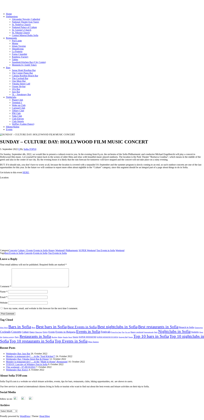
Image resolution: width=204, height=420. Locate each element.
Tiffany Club (18, 110)
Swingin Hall (123, 337)
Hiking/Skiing (12, 126)
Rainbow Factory (20, 57)
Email (3, 297)
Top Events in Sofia (105, 250)
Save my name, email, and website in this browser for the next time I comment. (41, 308)
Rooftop (54, 337)
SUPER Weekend (87, 250)
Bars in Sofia (19, 326)
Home (9, 14)
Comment (5, 286)
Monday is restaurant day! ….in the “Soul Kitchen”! (30, 356)
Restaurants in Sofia (35, 336)
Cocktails (5, 331)
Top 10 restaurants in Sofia (31, 341)
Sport (70, 337)
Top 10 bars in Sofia (151, 336)
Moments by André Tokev (24, 65)
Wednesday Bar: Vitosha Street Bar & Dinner (27, 359)
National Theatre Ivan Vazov (25, 22)
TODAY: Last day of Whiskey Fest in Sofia (26, 364)
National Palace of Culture (24, 27)
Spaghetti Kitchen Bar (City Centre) (29, 62)
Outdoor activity (8, 337)
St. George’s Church (21, 30)
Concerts (13, 250)
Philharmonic (72, 250)
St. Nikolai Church (21, 32)
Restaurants (11, 38)
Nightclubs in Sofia (174, 331)
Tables (15, 59)
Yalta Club (17, 116)
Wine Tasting (93, 342)
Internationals (149, 332)
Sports (75, 337)
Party (17, 337)
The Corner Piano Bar (22, 73)
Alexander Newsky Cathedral (26, 19)
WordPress (25, 416)
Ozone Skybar (19, 86)
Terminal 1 (17, 102)
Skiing (60, 337)
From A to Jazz (116, 332)
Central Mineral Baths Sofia (25, 35)
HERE (26, 172)
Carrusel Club (18, 108)
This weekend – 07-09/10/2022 (21, 367)
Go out (127, 332)
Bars (8, 67)
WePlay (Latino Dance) (23, 124)
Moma (15, 43)
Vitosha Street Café (21, 83)
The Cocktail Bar (20, 78)
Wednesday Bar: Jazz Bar (18, 353)
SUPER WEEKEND (87, 337)
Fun (123, 332)
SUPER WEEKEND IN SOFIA (107, 337)
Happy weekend (137, 332)
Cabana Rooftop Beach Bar (25, 75)
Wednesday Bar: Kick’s (17, 369)
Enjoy (45, 332)
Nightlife (195, 332)
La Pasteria (17, 51)
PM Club (16, 113)
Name (3, 291)
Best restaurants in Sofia (158, 327)
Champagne (199, 327)
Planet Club (17, 100)
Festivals (106, 331)
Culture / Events (25, 250)
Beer (33, 328)
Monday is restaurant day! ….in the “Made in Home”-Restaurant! (37, 361)
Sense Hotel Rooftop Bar (24, 70)
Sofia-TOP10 (6, 3)
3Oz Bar (16, 89)
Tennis (130, 337)
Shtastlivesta (18, 48)
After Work (4, 327)
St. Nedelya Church (21, 24)
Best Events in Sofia (14, 253)
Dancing (38, 332)
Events (9, 129)
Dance (32, 332)
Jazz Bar (16, 92)
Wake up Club (19, 105)
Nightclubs (11, 97)
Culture (25, 332)
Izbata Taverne (19, 46)
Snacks (65, 337)
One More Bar (19, 81)
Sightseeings (12, 16)
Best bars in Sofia (51, 326)
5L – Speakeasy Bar (21, 94)
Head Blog (44, 416)
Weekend (120, 250)
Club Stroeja (18, 121)
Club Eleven (18, 118)
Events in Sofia (40, 250)
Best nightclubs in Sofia (117, 326)
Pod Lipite (17, 40)
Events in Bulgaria (65, 331)
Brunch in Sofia (186, 327)
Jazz (156, 332)
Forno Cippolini (19, 54)
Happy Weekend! (56, 250)
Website (3, 302)
